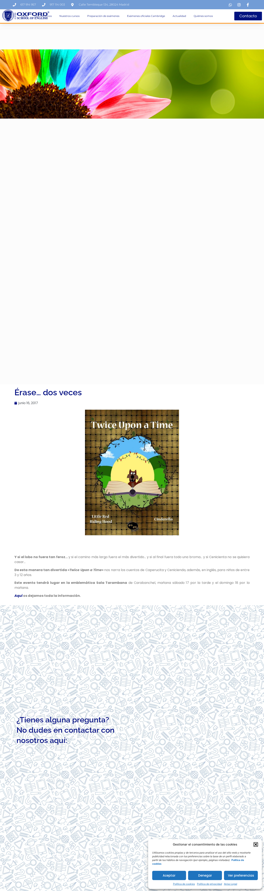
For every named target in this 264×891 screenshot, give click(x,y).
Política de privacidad (209, 883)
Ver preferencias (241, 875)
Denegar (205, 875)
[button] (256, 844)
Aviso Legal (230, 883)
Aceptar (169, 875)
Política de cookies (184, 883)
